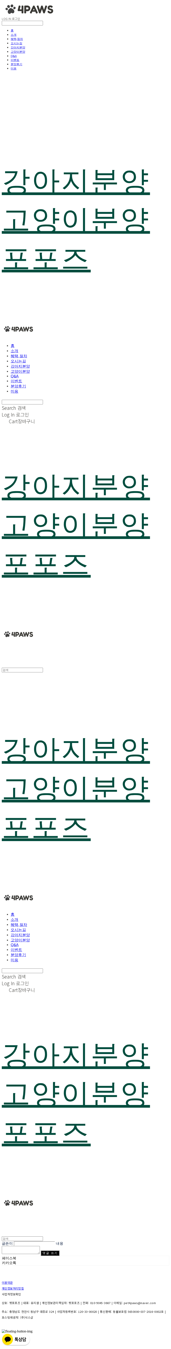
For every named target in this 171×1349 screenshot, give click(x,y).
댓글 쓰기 (50, 1253)
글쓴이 (7, 1243)
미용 (13, 68)
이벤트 (15, 60)
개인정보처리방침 (13, 1288)
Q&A (14, 56)
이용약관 (7, 1282)
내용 (59, 1243)
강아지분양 (18, 47)
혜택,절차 (17, 39)
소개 (13, 35)
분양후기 (16, 64)
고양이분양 (18, 52)
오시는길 (16, 43)
